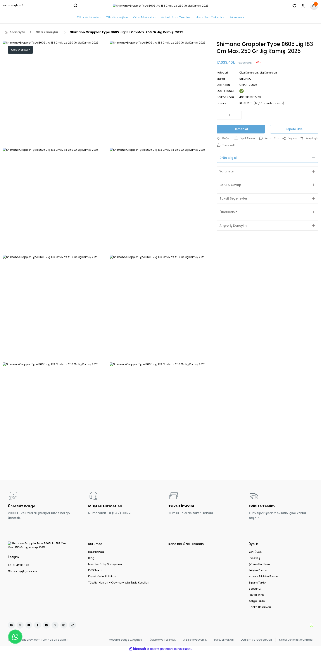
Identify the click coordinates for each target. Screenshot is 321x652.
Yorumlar (226, 171)
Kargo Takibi (257, 601)
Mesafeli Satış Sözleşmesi (105, 564)
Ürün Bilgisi (227, 158)
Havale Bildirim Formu (263, 576)
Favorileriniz (256, 595)
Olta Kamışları (248, 72)
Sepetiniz (255, 589)
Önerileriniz (228, 212)
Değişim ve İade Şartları (256, 639)
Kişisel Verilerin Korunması (296, 639)
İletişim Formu (258, 570)
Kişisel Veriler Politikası (102, 576)
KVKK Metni (95, 570)
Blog (91, 558)
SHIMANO (245, 79)
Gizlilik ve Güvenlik (195, 639)
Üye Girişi (255, 558)
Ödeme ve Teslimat (163, 639)
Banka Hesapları (260, 607)
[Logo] (161, 6)
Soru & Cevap (230, 185)
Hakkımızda (96, 552)
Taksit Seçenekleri (233, 198)
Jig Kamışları (268, 72)
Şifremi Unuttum (259, 564)
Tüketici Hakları (224, 639)
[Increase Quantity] (238, 115)
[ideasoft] (137, 649)
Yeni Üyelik (255, 552)
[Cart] (314, 5)
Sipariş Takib (257, 582)
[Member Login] (303, 5)
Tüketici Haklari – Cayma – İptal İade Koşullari (118, 582)
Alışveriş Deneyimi (233, 225)
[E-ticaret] (160, 649)
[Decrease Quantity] (220, 115)
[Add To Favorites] (224, 138)
